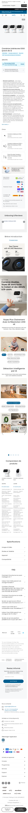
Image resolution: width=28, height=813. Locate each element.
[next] (24, 339)
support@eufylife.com (10, 705)
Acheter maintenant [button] (20, 809)
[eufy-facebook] (6, 782)
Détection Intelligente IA (13, 402)
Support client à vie (9, 729)
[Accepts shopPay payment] (7, 751)
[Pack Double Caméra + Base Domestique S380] (13, 157)
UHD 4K (4, 355)
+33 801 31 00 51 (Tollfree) (10, 709)
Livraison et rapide (9, 720)
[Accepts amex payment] (7, 748)
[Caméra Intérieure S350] (13, 136)
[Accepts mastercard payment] (21, 748)
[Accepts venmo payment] (10, 751)
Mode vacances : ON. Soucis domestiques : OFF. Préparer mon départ (12, 12)
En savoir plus (13, 240)
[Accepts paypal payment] (3, 751)
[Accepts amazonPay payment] (3, 748)
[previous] (3, 339)
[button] (24, 2)
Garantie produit (8, 726)
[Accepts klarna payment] (18, 751)
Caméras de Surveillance (9, 659)
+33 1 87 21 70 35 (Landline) (11, 708)
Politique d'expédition (13, 801)
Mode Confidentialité (8, 406)
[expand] (23, 70)
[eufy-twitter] (9, 782)
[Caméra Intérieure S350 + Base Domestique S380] (13, 146)
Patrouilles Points (20, 406)
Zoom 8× (10, 355)
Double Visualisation (13, 362)
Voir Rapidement (13, 409)
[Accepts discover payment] (14, 748)
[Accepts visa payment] (14, 751)
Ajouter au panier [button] (7, 809)
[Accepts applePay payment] (10, 748)
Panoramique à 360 (19, 355)
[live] (5, 15)
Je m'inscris (13, 680)
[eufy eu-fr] (13, 15)
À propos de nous (13, 799)
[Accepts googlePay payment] (18, 748)
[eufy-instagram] (3, 782)
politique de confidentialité (11, 685)
